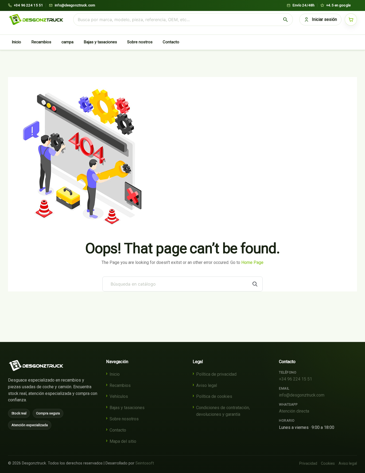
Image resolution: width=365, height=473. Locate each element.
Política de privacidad (216, 374)
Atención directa (294, 411)
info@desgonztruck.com (301, 395)
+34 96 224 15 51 (295, 379)
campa (67, 42)
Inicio (16, 42)
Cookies (328, 463)
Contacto (171, 42)
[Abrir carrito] (351, 19)
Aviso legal (206, 385)
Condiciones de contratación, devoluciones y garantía (223, 411)
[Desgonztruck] (36, 365)
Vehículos (119, 396)
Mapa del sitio (123, 441)
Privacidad (308, 463)
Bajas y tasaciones (100, 42)
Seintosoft (144, 463)
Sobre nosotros (124, 418)
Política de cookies (214, 396)
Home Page (252, 262)
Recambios (41, 42)
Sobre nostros (140, 42)
